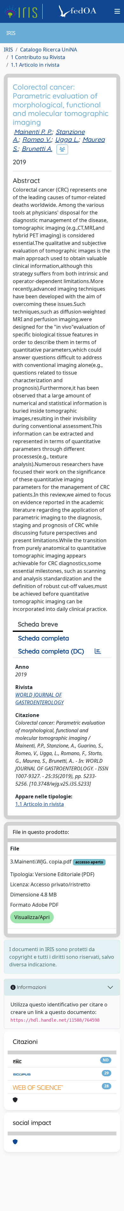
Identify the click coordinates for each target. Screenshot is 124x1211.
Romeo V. (36, 139)
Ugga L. (66, 139)
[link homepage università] (78, 11)
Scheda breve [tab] (38, 624)
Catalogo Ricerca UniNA (48, 49)
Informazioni (31, 987)
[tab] (98, 651)
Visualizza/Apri (32, 917)
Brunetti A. (37, 148)
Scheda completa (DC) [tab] (51, 651)
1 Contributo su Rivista (38, 57)
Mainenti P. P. (33, 132)
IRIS (8, 49)
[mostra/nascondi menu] (117, 11)
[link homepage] (23, 11)
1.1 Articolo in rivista (35, 64)
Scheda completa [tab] (43, 638)
